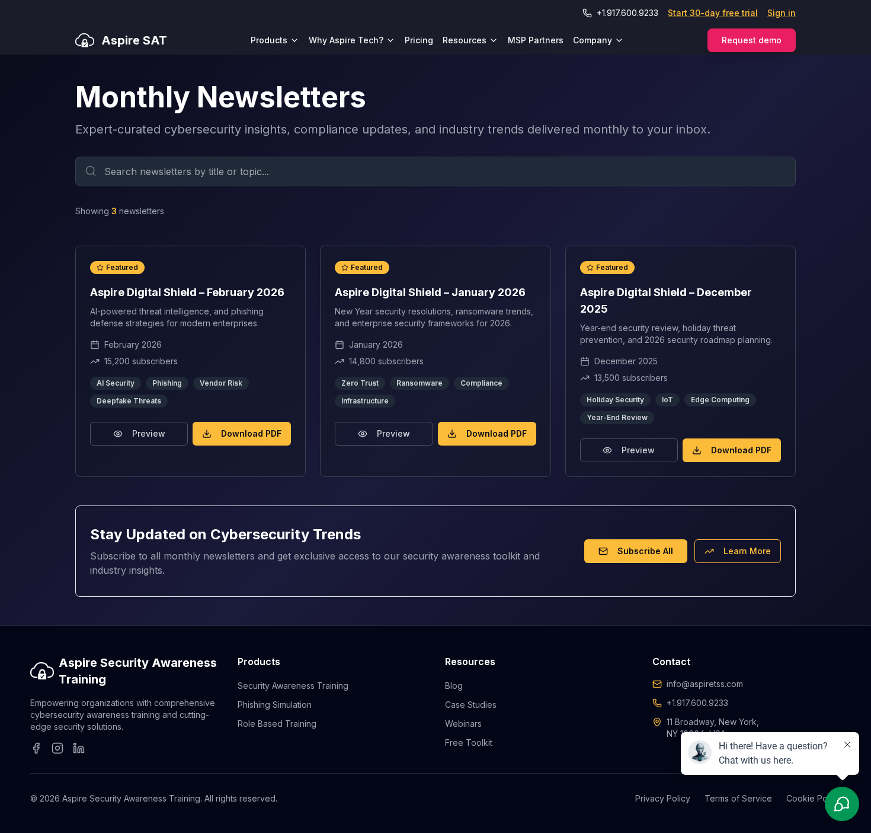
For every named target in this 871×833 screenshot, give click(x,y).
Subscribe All (645, 551)
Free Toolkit (468, 742)
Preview (148, 433)
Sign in (781, 13)
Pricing (419, 40)
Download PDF (251, 433)
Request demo (752, 40)
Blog (454, 686)
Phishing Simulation (275, 705)
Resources (464, 40)
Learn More (747, 551)
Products (269, 40)
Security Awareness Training (293, 686)
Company (592, 40)
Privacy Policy (662, 798)
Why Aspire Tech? (346, 40)
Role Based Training (277, 723)
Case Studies (471, 705)
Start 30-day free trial (713, 13)
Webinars (463, 723)
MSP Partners (535, 40)
